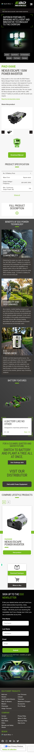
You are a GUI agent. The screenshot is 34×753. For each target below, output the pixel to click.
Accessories (21, 704)
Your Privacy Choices (15, 746)
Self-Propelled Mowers (8, 699)
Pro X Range (21, 706)
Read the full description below (11, 99)
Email (4, 639)
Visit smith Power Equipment (17, 484)
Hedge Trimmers (7, 708)
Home (3, 9)
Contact (4, 716)
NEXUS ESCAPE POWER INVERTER (14, 543)
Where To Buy (22, 718)
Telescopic (21, 699)
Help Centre (21, 723)
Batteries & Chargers (24, 701)
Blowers (4, 704)
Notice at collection (9, 749)
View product (17, 552)
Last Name (6, 629)
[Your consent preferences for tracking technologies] (2, 565)
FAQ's (3, 723)
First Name (6, 619)
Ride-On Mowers (7, 701)
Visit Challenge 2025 (17, 462)
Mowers (4, 697)
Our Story (4, 718)
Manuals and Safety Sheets (7, 726)
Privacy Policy (9, 656)
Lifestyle (20, 697)
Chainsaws (5, 706)
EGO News (5, 721)
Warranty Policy (22, 721)
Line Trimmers (22, 694)
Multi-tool (4, 694)
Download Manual (17, 155)
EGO (21, 4)
